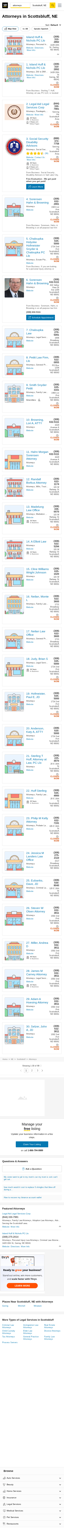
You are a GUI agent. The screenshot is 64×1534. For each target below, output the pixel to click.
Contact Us (40, 157)
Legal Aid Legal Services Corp (16, 1213)
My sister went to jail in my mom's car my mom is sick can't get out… (30, 1178)
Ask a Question (34, 1169)
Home (5, 1059)
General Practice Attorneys (48, 365)
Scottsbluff (21, 1059)
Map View (12, 29)
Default (54, 25)
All (26, 29)
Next (42, 1070)
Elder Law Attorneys (27, 1332)
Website (29, 48)
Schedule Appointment (42, 317)
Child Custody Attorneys (8, 1332)
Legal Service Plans (45, 337)
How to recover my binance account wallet (23, 1197)
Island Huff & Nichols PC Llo (35, 39)
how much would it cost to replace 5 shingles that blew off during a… (30, 1188)
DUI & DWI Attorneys (45, 72)
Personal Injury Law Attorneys (25, 1240)
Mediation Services (44, 514)
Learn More (37, 187)
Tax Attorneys (8, 1337)
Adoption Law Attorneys (42, 1220)
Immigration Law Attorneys (30, 1326)
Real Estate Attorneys (49, 1326)
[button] (59, 5)
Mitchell (21, 1306)
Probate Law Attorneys (46, 825)
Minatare (38, 1306)
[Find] (52, 5)
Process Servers (10, 1342)
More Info (31, 50)
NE (12, 1059)
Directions (39, 48)
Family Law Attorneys (45, 392)
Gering (5, 1306)
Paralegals (40, 111)
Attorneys (30, 44)
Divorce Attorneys (52, 1331)
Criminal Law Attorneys (46, 888)
